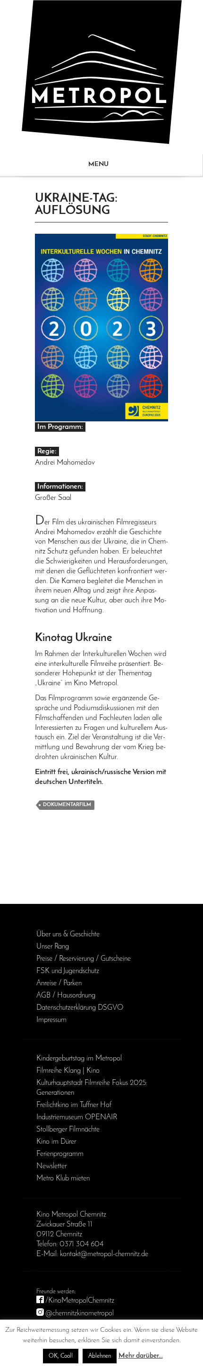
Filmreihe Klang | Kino (68, 1071)
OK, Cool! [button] (61, 1356)
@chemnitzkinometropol (79, 1313)
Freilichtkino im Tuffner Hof (73, 1105)
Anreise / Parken (59, 983)
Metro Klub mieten (63, 1178)
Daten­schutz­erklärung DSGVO (79, 1008)
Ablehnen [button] (99, 1356)
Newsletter (51, 1166)
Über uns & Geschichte (68, 934)
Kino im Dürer (56, 1142)
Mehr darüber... (140, 1356)
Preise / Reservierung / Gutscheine (83, 959)
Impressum (51, 1020)
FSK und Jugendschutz (67, 971)
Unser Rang (52, 946)
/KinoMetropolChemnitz (79, 1301)
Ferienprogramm (60, 1154)
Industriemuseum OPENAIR (76, 1117)
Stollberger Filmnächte (68, 1129)
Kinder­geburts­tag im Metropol (79, 1058)
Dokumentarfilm (67, 804)
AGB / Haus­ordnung (65, 995)
